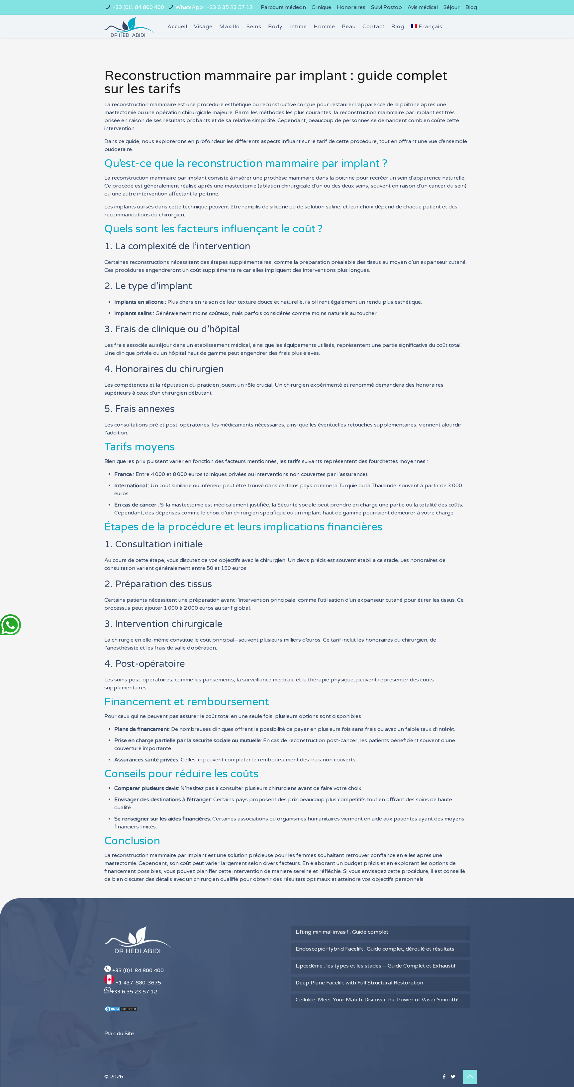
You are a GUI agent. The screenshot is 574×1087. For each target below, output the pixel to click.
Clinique (321, 7)
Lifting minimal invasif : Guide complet (342, 932)
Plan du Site (119, 1033)
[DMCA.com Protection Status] (121, 1010)
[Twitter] (452, 1077)
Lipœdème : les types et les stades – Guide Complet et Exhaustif (376, 966)
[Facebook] (443, 1077)
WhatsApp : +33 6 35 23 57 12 (214, 7)
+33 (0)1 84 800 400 (138, 7)
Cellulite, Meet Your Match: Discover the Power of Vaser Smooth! (377, 999)
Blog (471, 7)
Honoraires (351, 7)
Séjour (451, 7)
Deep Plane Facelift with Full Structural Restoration (359, 982)
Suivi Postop (386, 7)
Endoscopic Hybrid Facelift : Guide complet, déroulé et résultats (375, 949)
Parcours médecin (283, 7)
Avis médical (423, 7)
